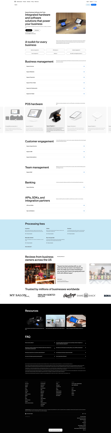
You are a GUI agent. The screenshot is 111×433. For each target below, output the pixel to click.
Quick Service (42, 385)
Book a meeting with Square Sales (55, 430)
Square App (49, 210)
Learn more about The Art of (62, 281)
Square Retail (67, 93)
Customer (48, 160)
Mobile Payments (68, 205)
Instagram (68, 145)
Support (57, 389)
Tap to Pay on (68, 84)
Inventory (49, 93)
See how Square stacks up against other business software (55, 328)
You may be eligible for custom (30, 33)
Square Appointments (49, 145)
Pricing (57, 383)
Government (84, 422)
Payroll (26, 398)
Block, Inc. (84, 429)
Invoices (26, 389)
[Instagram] (85, 413)
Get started (29, 30)
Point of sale (26, 383)
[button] (15, 120)
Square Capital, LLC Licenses (82, 425)
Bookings (48, 205)
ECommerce (49, 71)
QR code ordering (68, 71)
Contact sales (37, 30)
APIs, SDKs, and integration (76, 53)
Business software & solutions (29, 402)
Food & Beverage (43, 383)
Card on (47, 151)
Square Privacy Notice (83, 419)
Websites (26, 386)
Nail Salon (42, 395)
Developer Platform (58, 392)
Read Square (60, 256)
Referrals (73, 393)
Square (48, 82)
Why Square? (58, 385)
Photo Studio (48, 79)
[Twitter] (82, 413)
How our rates (28, 246)
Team (35, 53)
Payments (26, 385)
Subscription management (51, 156)
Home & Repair (43, 404)
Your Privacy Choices (83, 416)
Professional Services (43, 402)
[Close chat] (61, 430)
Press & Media (74, 390)
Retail (41, 389)
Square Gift (67, 151)
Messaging (68, 159)
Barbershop (42, 392)
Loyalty (26, 392)
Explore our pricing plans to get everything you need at (74, 328)
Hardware (26, 401)
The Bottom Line (58, 386)
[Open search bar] (94, 1)
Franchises (42, 405)
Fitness (42, 401)
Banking (26, 395)
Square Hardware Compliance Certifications (80, 428)
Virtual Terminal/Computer (69, 82)
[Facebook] (84, 413)
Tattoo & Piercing (43, 398)
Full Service (42, 386)
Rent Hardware (58, 395)
